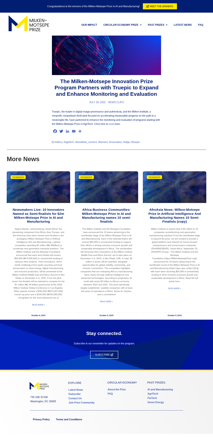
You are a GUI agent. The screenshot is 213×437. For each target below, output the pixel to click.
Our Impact (89, 25)
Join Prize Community (81, 402)
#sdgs (126, 142)
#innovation (115, 142)
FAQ (200, 25)
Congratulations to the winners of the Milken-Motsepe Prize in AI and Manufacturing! (93, 6)
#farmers (103, 142)
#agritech (69, 142)
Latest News (183, 25)
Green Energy (156, 402)
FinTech (152, 398)
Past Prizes (156, 25)
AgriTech (153, 393)
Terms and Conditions (69, 419)
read (111, 124)
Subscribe (74, 394)
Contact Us (75, 398)
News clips (116, 102)
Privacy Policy (41, 419)
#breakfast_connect (86, 142)
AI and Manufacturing (160, 389)
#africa (58, 142)
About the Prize (117, 389)
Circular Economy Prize (120, 25)
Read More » (38, 305)
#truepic (135, 142)
